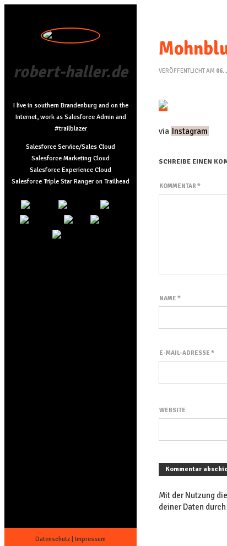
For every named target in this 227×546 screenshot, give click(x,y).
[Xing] (75, 221)
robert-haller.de (70, 72)
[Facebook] (71, 235)
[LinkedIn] (38, 206)
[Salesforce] (40, 221)
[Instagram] (78, 206)
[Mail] (110, 206)
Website (172, 410)
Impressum (90, 539)
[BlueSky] (106, 221)
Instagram (190, 131)
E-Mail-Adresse (186, 352)
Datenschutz (52, 539)
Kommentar (180, 186)
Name (170, 298)
